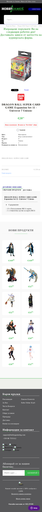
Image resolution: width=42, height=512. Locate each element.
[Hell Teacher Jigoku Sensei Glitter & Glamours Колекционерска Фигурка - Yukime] (30, 352)
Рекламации (7, 399)
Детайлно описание (12, 187)
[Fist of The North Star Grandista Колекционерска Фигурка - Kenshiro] (11, 352)
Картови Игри (10, 26)
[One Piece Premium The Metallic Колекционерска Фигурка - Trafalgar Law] (11, 249)
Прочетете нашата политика (21, 494)
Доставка (27, 190)
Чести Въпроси (9, 406)
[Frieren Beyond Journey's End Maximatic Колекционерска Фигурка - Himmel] (30, 274)
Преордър (6, 417)
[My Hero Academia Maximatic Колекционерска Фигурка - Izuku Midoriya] (11, 274)
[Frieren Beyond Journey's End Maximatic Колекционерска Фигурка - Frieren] (11, 300)
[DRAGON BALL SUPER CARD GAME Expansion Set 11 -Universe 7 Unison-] (21, 86)
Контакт (6, 410)
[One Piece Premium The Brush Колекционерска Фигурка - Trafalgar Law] (30, 249)
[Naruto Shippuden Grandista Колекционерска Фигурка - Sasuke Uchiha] (30, 326)
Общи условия (8, 413)
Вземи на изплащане (11, 424)
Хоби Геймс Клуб (28, 403)
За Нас (5, 403)
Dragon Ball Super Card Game (27, 26)
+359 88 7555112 (36, 9)
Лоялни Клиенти (28, 399)
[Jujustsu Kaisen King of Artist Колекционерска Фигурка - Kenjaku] (30, 300)
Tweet (26, 90)
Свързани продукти (12, 190)
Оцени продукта (6, 173)
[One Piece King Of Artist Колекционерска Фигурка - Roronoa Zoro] (11, 326)
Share (15, 90)
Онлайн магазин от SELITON (21, 504)
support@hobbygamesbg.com (14, 435)
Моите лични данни (23, 499)
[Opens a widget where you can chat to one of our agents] (34, 508)
